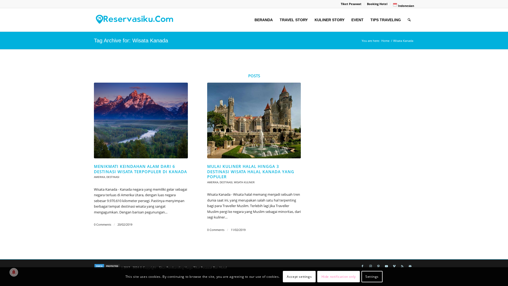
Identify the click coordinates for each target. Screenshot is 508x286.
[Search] (409, 20)
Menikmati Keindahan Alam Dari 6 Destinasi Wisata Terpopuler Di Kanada (140, 169)
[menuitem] (351, 4)
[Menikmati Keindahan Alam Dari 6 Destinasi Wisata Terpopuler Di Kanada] (141, 121)
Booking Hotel (377, 4)
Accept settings (299, 276)
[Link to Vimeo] (394, 266)
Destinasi (112, 177)
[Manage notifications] (14, 272)
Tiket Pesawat (351, 4)
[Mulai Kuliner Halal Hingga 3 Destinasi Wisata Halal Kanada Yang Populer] (254, 121)
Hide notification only (338, 276)
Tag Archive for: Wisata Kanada (131, 40)
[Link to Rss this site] (402, 266)
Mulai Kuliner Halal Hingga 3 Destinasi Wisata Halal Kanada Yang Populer (250, 171)
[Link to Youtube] (386, 266)
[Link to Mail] (410, 266)
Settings (372, 276)
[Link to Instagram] (370, 266)
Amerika (99, 177)
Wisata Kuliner (244, 182)
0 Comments (102, 224)
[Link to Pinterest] (378, 266)
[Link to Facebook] (362, 266)
